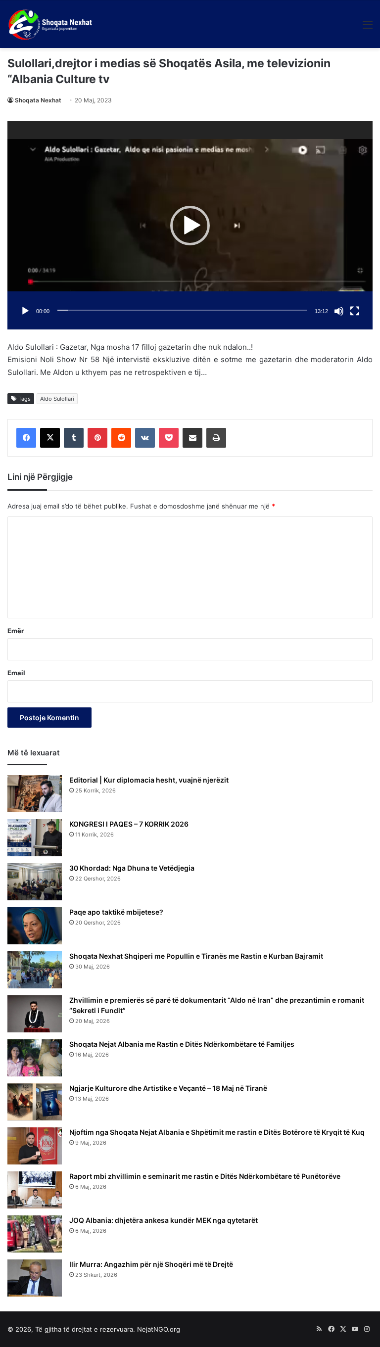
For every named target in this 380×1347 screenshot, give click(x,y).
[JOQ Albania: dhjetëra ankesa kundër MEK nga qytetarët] (34, 1234)
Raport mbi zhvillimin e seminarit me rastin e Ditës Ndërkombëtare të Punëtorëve (204, 1176)
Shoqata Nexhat (38, 100)
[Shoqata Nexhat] (52, 24)
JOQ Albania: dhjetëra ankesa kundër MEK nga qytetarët (163, 1220)
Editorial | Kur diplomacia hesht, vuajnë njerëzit (149, 780)
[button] (190, 225)
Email (16, 673)
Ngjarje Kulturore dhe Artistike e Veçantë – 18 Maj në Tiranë (168, 1088)
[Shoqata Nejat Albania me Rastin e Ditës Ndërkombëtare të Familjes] (34, 1057)
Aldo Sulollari (57, 398)
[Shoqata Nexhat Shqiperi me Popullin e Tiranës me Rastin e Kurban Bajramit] (34, 969)
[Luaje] (25, 311)
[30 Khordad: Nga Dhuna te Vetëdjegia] (34, 881)
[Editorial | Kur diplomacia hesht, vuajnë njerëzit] (34, 793)
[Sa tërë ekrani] (355, 311)
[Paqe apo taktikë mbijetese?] (34, 925)
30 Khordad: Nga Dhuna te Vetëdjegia (131, 868)
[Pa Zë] (339, 311)
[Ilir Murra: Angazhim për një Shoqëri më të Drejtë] (34, 1278)
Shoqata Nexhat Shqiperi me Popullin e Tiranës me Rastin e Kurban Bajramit (196, 956)
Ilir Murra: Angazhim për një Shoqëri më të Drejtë (151, 1264)
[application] (190, 225)
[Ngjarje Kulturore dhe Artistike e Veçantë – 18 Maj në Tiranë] (34, 1101)
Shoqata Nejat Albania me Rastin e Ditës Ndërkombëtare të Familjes (181, 1044)
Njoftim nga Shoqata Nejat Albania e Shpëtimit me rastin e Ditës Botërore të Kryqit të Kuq (217, 1132)
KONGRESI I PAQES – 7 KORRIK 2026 (129, 824)
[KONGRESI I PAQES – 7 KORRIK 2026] (34, 837)
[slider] (182, 310)
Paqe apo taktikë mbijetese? (116, 912)
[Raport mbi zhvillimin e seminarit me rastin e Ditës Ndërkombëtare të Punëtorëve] (34, 1189)
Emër (15, 631)
